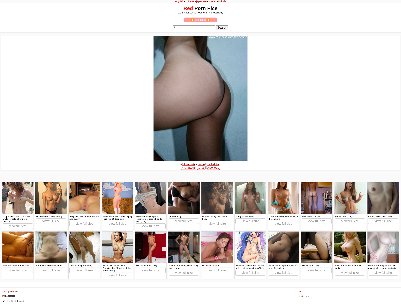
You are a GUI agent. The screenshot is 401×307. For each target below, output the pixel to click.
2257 (5, 291)
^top (300, 291)
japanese (201, 1)
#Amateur (188, 167)
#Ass (201, 167)
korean (212, 1)
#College (213, 167)
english (179, 1)
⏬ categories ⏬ (200, 19)
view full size (18, 226)
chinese (189, 1)
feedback (13, 291)
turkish (222, 1)
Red (188, 8)
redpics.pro (303, 296)
